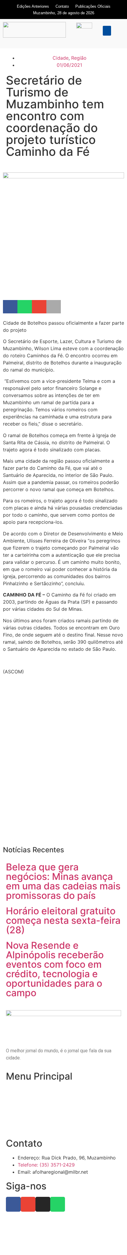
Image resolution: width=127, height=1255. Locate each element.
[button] (107, 31)
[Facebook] (13, 1204)
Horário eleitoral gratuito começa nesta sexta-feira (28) (63, 920)
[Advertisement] (63, 768)
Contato (62, 6)
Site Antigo (17, 1125)
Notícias (14, 1102)
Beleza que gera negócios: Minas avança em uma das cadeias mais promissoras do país (63, 881)
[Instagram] (42, 1204)
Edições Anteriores (33, 6)
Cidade (61, 58)
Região (79, 58)
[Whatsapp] (57, 1204)
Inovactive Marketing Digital (81, 1241)
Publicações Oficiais (92, 6)
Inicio (11, 1090)
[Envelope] (28, 1204)
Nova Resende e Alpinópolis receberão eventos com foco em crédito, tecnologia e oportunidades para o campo (55, 969)
